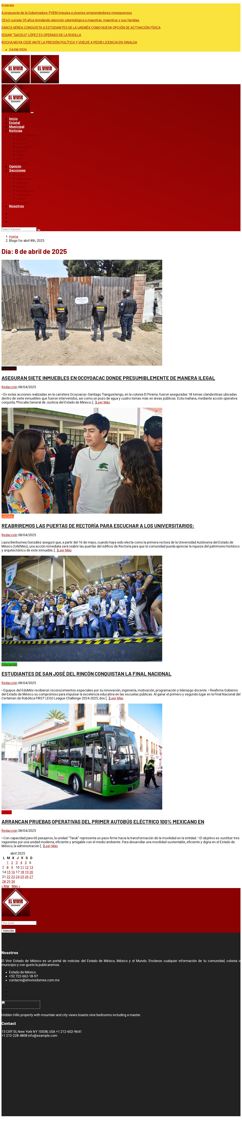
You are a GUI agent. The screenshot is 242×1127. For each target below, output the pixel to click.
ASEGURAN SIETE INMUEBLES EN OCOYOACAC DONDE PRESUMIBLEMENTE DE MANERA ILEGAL (108, 378)
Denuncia (22, 182)
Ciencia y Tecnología (27, 135)
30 (13, 882)
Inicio (13, 119)
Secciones (17, 170)
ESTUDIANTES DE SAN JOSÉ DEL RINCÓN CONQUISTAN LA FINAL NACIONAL (86, 673)
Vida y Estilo (23, 202)
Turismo (21, 198)
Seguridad (22, 163)
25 (22, 877)
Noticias (15, 131)
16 (13, 872)
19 (27, 872)
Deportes (21, 186)
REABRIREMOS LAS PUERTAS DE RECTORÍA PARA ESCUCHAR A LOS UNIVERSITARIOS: (98, 526)
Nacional (21, 151)
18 (22, 872)
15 (8, 872)
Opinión (15, 166)
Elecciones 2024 (25, 190)
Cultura (20, 174)
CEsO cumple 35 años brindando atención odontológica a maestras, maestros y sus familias (70, 20)
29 (8, 882)
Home (13, 237)
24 (17, 877)
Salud (19, 159)
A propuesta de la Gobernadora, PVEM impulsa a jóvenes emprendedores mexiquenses (67, 13)
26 (27, 877)
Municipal (16, 127)
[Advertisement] (28, 1076)
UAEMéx (8, 516)
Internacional (23, 147)
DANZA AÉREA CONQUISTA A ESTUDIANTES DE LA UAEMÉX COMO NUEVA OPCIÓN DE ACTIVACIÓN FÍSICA (81, 28)
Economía (22, 139)
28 (4, 882)
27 (31, 877)
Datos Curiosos (25, 178)
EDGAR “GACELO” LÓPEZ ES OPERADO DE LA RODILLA (41, 35)
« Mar (5, 886)
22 (8, 877)
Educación (22, 143)
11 (22, 867)
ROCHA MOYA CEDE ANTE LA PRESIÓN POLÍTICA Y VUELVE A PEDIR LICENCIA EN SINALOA (69, 42)
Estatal (14, 123)
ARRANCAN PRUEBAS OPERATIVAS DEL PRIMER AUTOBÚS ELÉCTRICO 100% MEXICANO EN (103, 821)
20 (31, 872)
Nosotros (16, 206)
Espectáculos (24, 194)
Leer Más (103, 402)
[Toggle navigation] (32, 112)
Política (20, 155)
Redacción (9, 387)
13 (31, 867)
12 (27, 867)
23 (13, 877)
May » (16, 886)
